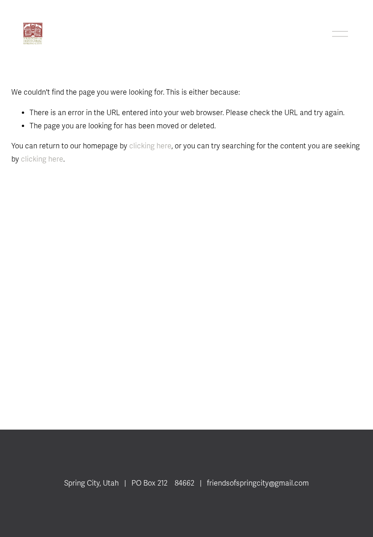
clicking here (150, 146)
